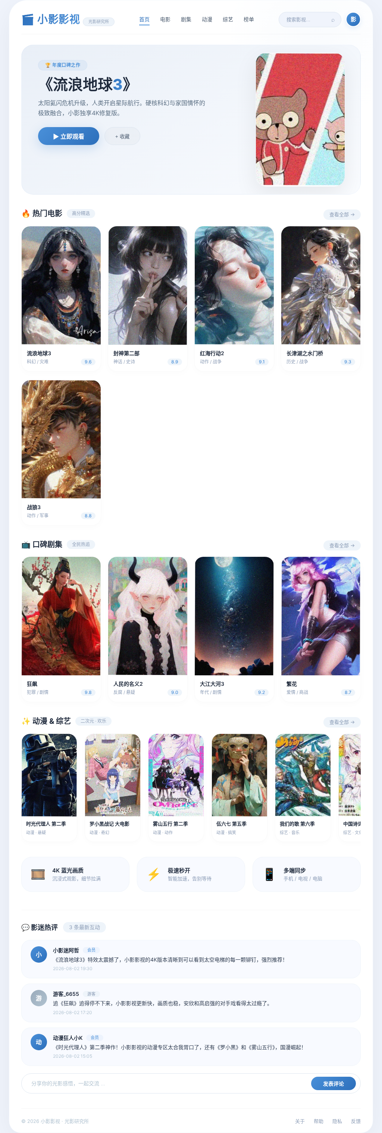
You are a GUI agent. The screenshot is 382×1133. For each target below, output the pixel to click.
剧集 (186, 19)
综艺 (228, 19)
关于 (300, 1121)
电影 (165, 19)
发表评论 (333, 1084)
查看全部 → (342, 214)
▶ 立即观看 (68, 136)
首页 (144, 19)
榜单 (249, 19)
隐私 (337, 1121)
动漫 (207, 19)
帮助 (318, 1121)
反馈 (356, 1121)
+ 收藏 (122, 136)
